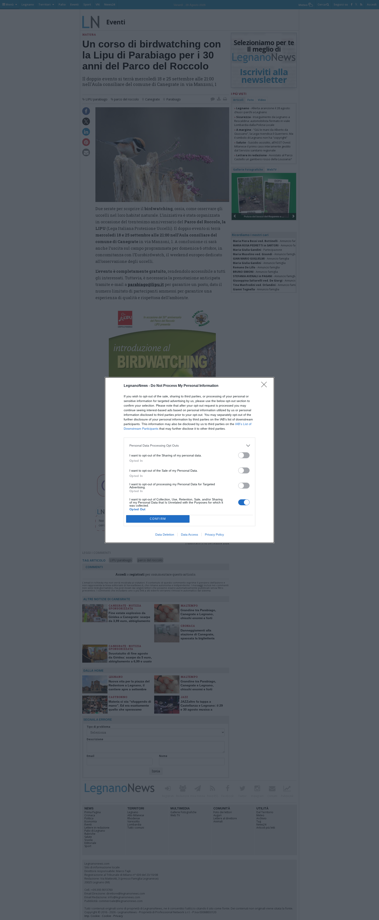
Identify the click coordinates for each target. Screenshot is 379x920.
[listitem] (189, 445)
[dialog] (189, 460)
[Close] (265, 386)
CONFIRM (158, 518)
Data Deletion (164, 534)
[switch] (244, 455)
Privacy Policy (214, 534)
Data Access (189, 534)
